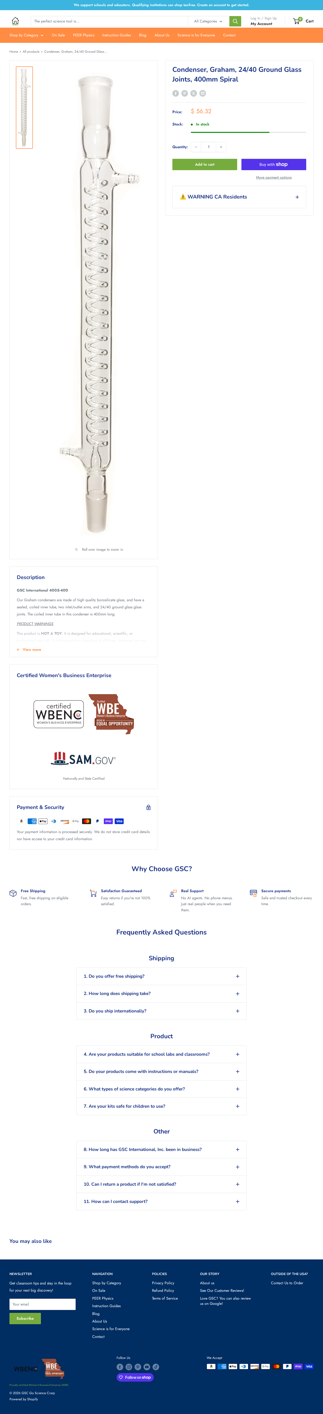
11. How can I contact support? (116, 1201)
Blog (142, 35)
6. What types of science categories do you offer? (134, 1089)
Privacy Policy (163, 1283)
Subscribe (25, 1318)
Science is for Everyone (196, 35)
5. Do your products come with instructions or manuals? (141, 1071)
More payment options (274, 177)
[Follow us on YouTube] (147, 1367)
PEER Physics (83, 35)
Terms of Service (165, 1298)
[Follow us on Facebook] (120, 1367)
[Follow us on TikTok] (156, 1367)
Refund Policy (163, 1290)
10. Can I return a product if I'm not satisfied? (130, 1184)
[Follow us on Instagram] (129, 1367)
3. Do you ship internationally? (115, 1011)
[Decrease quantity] (196, 147)
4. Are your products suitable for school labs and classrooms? (147, 1054)
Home (13, 51)
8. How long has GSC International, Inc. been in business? (143, 1149)
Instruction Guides (116, 35)
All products (31, 51)
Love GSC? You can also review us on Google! (225, 1301)
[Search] (235, 21)
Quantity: (180, 147)
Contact (229, 35)
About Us (162, 35)
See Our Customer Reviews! (222, 1290)
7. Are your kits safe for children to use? (124, 1106)
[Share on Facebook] (175, 93)
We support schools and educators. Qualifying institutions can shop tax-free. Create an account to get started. (161, 5)
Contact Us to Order (287, 1283)
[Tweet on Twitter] (193, 93)
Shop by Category (23, 35)
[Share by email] (202, 93)
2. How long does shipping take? (117, 993)
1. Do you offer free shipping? (114, 976)
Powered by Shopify (23, 1399)
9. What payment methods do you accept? (127, 1167)
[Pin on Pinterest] (184, 93)
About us (207, 1283)
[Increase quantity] (221, 147)
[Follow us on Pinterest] (138, 1367)
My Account (261, 23)
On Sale (58, 35)
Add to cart (204, 164)
